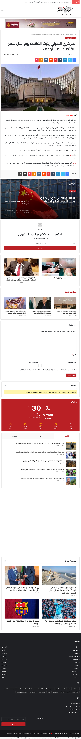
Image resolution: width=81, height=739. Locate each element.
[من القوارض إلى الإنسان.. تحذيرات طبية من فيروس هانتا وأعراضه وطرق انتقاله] (71, 472)
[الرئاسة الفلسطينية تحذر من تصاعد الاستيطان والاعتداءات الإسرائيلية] (40, 303)
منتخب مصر (42, 692)
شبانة (6, 688)
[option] (40, 199)
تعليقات (14, 436)
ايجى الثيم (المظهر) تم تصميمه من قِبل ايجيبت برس (36, 733)
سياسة (67, 34)
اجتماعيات (75, 650)
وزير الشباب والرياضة (21, 692)
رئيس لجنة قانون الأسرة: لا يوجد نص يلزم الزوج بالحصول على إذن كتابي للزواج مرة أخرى (40, 443)
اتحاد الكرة (75, 688)
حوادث (76, 662)
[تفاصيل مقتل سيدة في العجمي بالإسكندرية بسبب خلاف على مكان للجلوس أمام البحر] (59, 575)
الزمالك (30, 688)
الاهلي (63, 688)
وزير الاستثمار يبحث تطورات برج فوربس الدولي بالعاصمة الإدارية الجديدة (15, 312)
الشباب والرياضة (21, 688)
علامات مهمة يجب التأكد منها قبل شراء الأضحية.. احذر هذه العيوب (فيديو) (43, 460)
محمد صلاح (55, 692)
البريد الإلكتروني (71, 362)
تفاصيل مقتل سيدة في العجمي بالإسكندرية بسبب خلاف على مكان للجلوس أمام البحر (62, 590)
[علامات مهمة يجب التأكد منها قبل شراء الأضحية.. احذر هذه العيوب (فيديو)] (71, 463)
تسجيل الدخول (74, 703)
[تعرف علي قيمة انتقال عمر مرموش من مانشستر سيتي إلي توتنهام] (59, 609)
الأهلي (68, 688)
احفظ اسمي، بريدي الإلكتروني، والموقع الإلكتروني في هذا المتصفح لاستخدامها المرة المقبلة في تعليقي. (47, 369)
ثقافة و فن (75, 659)
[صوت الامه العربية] (40, 23)
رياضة (76, 665)
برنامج (72, 155)
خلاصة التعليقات (73, 709)
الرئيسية (72, 34)
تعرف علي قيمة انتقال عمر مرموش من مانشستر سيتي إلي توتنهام (60, 622)
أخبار (77, 647)
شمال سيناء (75, 692)
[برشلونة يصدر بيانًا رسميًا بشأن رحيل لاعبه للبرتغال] (22, 609)
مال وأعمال (68, 38)
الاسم (74, 355)
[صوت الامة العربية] (65, 10)
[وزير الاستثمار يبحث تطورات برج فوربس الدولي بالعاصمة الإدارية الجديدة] (15, 303)
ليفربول (63, 692)
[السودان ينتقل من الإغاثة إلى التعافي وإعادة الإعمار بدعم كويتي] (65, 303)
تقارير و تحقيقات (73, 656)
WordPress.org (73, 712)
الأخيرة (41, 436)
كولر (68, 692)
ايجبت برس (9, 733)
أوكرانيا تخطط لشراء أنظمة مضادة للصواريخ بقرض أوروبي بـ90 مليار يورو (55, 199)
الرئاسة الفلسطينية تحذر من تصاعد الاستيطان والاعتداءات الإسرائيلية (41, 312)
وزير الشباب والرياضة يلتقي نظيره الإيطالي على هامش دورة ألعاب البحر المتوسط (22, 589)
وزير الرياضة (33, 692)
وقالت (74, 163)
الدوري (57, 688)
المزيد (76, 653)
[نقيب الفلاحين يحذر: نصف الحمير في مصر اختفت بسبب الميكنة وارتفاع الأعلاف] (71, 481)
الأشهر (67, 436)
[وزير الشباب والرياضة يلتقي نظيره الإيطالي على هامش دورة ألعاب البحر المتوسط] (22, 575)
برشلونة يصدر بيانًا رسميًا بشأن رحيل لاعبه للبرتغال (23, 622)
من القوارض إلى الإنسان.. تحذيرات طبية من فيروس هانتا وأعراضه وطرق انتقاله (42, 469)
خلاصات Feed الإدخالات (71, 706)
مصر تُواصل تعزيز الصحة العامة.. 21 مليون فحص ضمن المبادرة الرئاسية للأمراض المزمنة (40, 452)
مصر (49, 692)
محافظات (75, 674)
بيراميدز (13, 688)
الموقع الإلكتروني (34, 362)
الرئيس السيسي (39, 688)
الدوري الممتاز (49, 688)
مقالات (76, 677)
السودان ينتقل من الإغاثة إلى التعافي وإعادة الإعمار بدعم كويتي (66, 312)
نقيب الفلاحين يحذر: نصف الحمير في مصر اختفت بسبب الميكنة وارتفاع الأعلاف (42, 478)
